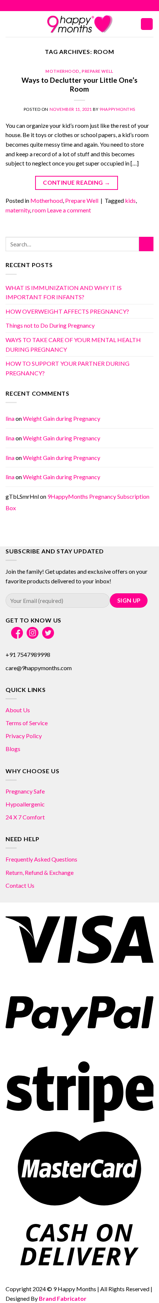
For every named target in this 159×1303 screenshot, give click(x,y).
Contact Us (20, 885)
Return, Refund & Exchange (40, 872)
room (39, 210)
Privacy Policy (24, 735)
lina (10, 418)
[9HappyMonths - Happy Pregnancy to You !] (79, 24)
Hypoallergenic (25, 804)
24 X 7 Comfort (25, 817)
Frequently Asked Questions (41, 859)
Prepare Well (98, 71)
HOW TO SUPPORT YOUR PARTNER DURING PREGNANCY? (67, 368)
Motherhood (62, 71)
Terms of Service (27, 722)
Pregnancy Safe (25, 791)
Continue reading (76, 182)
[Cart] (147, 24)
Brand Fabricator (63, 1298)
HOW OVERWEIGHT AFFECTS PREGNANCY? (67, 311)
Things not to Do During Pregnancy (50, 325)
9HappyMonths (117, 109)
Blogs (13, 748)
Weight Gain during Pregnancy (61, 418)
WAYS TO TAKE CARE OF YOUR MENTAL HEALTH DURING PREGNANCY (73, 344)
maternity (18, 210)
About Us (18, 709)
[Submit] (146, 244)
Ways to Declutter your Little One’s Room (79, 84)
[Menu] (10, 24)
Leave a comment (69, 210)
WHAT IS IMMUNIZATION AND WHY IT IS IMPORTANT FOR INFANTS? (64, 292)
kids (130, 200)
